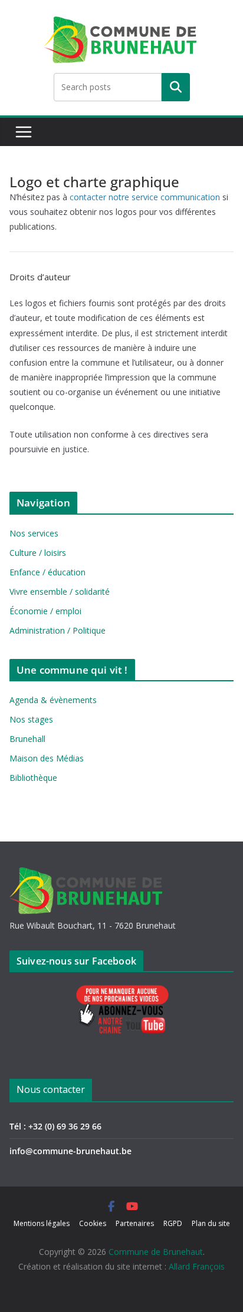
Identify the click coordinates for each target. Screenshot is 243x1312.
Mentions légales (42, 1223)
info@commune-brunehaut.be (70, 1151)
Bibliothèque (33, 777)
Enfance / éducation (47, 572)
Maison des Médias (46, 758)
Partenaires (135, 1223)
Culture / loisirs (37, 552)
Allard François (197, 1266)
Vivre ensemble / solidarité (59, 591)
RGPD (172, 1223)
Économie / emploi (45, 611)
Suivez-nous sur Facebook (76, 961)
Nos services (33, 533)
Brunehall (27, 738)
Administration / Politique (57, 630)
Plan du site (211, 1223)
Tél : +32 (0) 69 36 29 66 (55, 1126)
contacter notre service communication (145, 197)
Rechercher (176, 87)
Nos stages (31, 719)
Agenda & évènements (53, 699)
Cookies (92, 1223)
